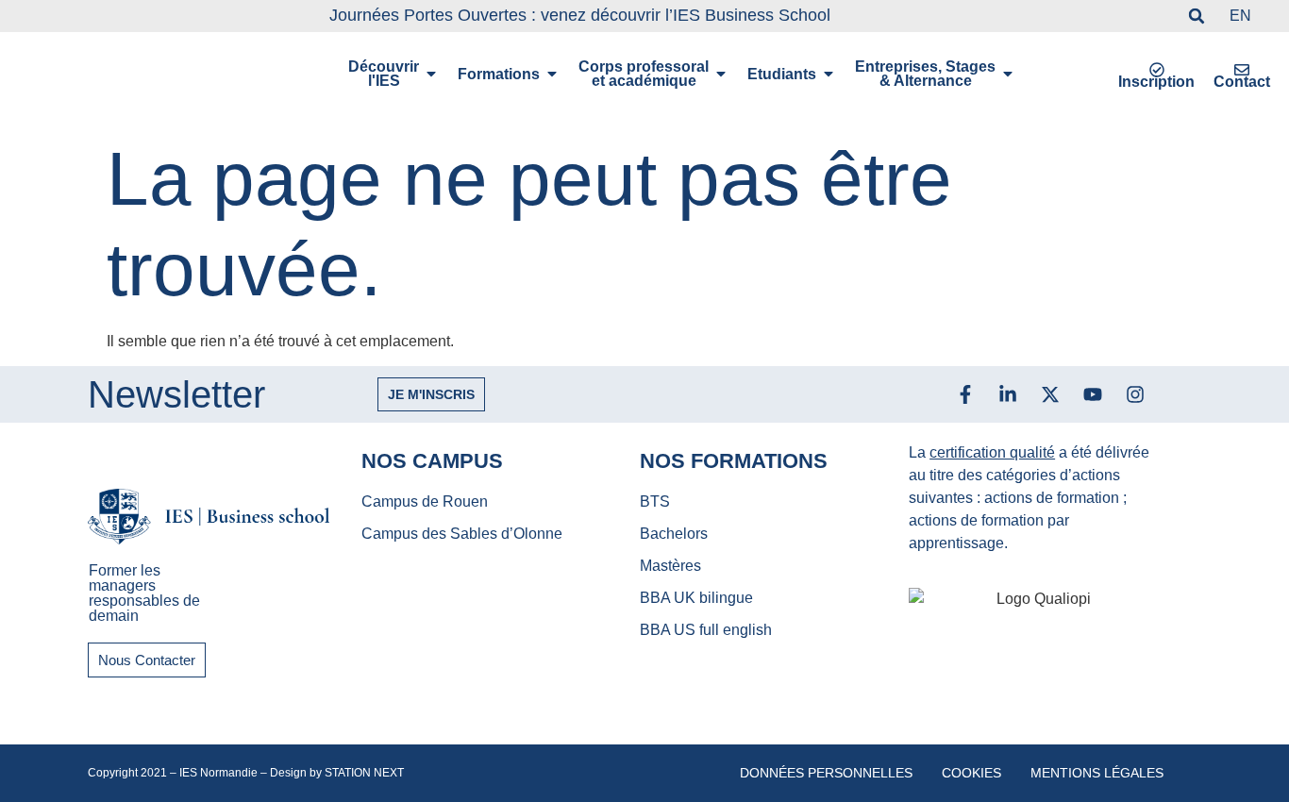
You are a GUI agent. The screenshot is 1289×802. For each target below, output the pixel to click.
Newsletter (176, 394)
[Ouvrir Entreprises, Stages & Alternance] (1007, 73)
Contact (1242, 82)
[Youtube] (1093, 394)
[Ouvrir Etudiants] (828, 73)
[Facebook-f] (965, 394)
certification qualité (992, 452)
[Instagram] (1135, 394)
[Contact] (1241, 69)
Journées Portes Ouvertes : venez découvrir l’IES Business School (579, 15)
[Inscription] (1156, 69)
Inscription (1156, 82)
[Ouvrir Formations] (552, 73)
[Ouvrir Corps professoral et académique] (720, 73)
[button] (1196, 16)
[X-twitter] (1050, 394)
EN (1240, 16)
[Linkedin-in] (1008, 394)
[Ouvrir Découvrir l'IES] (431, 73)
